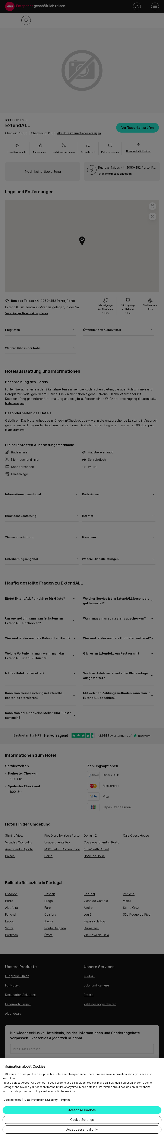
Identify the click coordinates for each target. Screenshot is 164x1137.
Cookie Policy (12, 1099)
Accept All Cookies (82, 1110)
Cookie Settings (82, 1119)
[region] (82, 1097)
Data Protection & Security (41, 1099)
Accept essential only (82, 1129)
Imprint (65, 1099)
